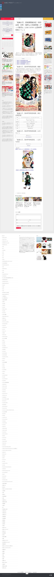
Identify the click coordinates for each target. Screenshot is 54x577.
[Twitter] (1, 6)
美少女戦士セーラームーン (6, 542)
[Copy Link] (1, 10)
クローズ (4, 358)
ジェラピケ (4, 380)
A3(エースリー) (5, 239)
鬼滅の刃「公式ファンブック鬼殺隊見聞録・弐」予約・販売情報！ (26, 149)
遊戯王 (3, 551)
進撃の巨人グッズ (22, 250)
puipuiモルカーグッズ (28, 237)
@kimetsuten (28, 145)
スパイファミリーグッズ (30, 239)
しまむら (4, 305)
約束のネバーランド (5, 540)
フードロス (4, 439)
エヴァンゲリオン (5, 336)
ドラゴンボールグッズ (25, 240)
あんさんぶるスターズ (6, 294)
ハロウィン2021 (5, 428)
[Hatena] (1, 8)
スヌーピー (4, 391)
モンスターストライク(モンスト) (7, 466)
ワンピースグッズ (22, 243)
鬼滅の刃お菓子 (26, 250)
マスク (3, 457)
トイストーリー (5, 417)
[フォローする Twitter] (11, 18)
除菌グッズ (4, 560)
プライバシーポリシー (28, 572)
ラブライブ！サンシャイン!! (6, 470)
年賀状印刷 (4, 516)
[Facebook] (1, 5)
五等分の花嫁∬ (5, 483)
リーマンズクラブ (5, 472)
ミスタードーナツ (5, 463)
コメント (17, 214)
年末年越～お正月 (4, 58)
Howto (3, 259)
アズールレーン (5, 327)
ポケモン (4, 455)
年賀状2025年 (3, 81)
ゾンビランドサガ (5, 402)
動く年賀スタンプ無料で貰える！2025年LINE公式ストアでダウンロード (7, 71)
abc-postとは (34, 572)
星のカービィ (4, 527)
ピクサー (4, 435)
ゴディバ (4, 371)
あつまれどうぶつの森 (6, 292)
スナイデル (4, 389)
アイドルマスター (5, 323)
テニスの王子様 (5, 411)
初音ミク (4, 494)
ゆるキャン (4, 318)
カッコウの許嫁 (5, 338)
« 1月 (2, 48)
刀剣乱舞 (4, 490)
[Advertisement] (27, 11)
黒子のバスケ (4, 567)
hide (23, 58)
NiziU (3, 272)
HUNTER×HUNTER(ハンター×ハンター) (7, 261)
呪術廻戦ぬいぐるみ (29, 244)
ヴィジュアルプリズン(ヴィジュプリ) (7, 481)
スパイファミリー (5, 393)
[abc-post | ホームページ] (8, 3)
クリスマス (4, 351)
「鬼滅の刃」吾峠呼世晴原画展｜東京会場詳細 (23, 61)
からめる (4, 303)
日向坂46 (4, 523)
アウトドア (4, 325)
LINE (2, 92)
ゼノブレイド (4, 400)
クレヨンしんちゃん (5, 356)
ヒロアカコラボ (24, 242)
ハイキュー (4, 424)
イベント (16, 18)
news (3, 270)
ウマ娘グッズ (30, 238)
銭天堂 (3, 556)
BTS (3, 248)
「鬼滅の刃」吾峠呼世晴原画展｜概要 (22, 60)
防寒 (3, 558)
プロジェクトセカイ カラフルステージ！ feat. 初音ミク (10, 448)
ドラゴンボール (5, 422)
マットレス (4, 459)
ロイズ (3, 474)
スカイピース (4, 384)
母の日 (3, 534)
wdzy (3, 290)
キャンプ (4, 343)
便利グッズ (4, 485)
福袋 (3, 538)
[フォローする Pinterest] (12, 18)
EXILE (3, 253)
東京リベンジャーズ (5, 529)
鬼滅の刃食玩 (24, 252)
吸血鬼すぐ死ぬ (5, 501)
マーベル (4, 461)
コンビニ (4, 367)
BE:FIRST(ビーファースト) (6, 242)
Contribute (4, 250)
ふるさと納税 (4, 314)
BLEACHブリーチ (5, 244)
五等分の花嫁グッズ (27, 243)
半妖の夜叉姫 (4, 496)
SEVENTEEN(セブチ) (5, 279)
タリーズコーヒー (5, 406)
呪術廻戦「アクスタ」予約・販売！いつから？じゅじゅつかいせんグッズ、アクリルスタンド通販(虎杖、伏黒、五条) (48, 92)
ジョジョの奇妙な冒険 (6, 382)
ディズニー (4, 413)
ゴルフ (3, 373)
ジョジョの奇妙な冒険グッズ (23, 239)
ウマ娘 (3, 332)
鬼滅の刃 (19, 18)
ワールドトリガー (5, 479)
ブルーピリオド (5, 441)
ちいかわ (4, 310)
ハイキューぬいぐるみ (30, 240)
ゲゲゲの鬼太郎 (5, 362)
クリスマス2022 (5, 354)
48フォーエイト (5, 237)
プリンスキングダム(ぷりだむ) (7, 446)
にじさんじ (4, 312)
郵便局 (3, 553)
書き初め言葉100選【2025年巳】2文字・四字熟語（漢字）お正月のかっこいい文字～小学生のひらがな (7, 60)
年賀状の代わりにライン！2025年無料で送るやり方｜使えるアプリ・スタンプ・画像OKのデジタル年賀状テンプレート (7, 95)
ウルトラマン (4, 334)
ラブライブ (4, 468)
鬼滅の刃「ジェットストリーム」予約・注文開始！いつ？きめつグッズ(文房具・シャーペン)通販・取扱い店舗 (28, 204)
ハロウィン (4, 426)
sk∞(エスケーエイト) (5, 281)
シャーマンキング (5, 378)
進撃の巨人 (4, 549)
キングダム (4, 345)
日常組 (3, 525)
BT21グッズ (23, 237)
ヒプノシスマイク (5, 433)
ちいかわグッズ (26, 238)
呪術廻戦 (4, 503)
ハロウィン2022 (5, 430)
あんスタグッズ (22, 238)
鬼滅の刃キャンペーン (30, 250)
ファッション (4, 437)
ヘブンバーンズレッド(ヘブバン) (7, 450)
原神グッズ (31, 243)
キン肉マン (4, 349)
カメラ (3, 340)
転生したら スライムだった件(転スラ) (8, 545)
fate (3, 255)
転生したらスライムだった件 (6, 547)
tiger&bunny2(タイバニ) (6, 283)
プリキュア (4, 444)
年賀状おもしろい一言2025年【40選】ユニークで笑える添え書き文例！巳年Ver (7, 83)
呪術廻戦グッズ (26, 245)
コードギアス (4, 369)
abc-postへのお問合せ (21, 572)
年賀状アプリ (8, 92)
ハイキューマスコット (26, 241)
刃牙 (3, 492)
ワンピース (4, 477)
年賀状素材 (4, 518)
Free (3, 257)
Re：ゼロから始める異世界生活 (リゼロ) (8, 277)
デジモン (4, 415)
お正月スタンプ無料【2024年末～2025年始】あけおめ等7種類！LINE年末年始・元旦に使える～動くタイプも (7, 117)
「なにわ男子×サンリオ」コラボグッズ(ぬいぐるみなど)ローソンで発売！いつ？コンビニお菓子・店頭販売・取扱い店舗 (48, 71)
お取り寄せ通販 (5, 299)
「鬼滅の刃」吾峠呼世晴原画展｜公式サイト (23, 62)
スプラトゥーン (5, 395)
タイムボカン (4, 404)
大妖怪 (3, 505)
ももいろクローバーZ (5, 316)
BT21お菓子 (20, 237)
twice (3, 288)
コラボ (3, 365)
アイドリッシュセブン (6, 321)
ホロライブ (4, 452)
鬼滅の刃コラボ (29, 251)
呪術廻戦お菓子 (24, 244)
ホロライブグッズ (29, 242)
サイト (17, 222)
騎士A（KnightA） (5, 562)
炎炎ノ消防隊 (4, 536)
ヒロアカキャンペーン (31, 241)
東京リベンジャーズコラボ (29, 249)
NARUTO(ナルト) (5, 268)
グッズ (3, 360)
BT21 (3, 246)
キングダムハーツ (5, 347)
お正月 (3, 301)
